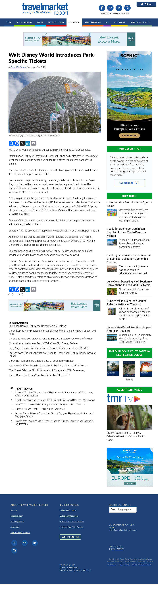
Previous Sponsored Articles (72, 521)
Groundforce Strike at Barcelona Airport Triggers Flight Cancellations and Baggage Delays (54, 415)
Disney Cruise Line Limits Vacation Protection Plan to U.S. (39, 375)
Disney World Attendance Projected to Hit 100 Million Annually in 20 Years (47, 365)
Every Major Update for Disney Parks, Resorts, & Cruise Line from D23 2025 (48, 348)
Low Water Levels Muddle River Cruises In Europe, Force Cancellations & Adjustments (54, 422)
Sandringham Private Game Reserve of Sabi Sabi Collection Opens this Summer (129, 259)
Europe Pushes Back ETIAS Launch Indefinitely (40, 409)
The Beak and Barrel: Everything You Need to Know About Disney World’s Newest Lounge (52, 354)
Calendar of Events (68, 510)
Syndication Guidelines (20, 532)
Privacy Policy (124, 564)
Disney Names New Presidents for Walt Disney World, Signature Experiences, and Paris (52, 332)
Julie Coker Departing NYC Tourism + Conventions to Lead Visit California (129, 283)
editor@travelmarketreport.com (122, 530)
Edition (148, 4)
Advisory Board (17, 521)
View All (129, 379)
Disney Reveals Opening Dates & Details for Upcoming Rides (40, 360)
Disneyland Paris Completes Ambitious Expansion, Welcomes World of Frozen (50, 338)
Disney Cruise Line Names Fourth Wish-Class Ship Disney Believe (43, 343)
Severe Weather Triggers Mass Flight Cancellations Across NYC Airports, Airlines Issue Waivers (54, 394)
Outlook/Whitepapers (69, 516)
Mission (13, 510)
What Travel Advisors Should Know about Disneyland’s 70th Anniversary (46, 370)
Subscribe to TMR (129, 183)
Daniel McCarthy (18, 67)
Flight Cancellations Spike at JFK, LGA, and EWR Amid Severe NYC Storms (55, 400)
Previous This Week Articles (71, 527)
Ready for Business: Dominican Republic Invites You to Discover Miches (126, 232)
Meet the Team (16, 516)
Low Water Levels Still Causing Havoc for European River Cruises (50, 404)
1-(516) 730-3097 (116, 549)
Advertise (14, 527)
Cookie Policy (112, 564)
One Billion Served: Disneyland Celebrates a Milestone (37, 326)
